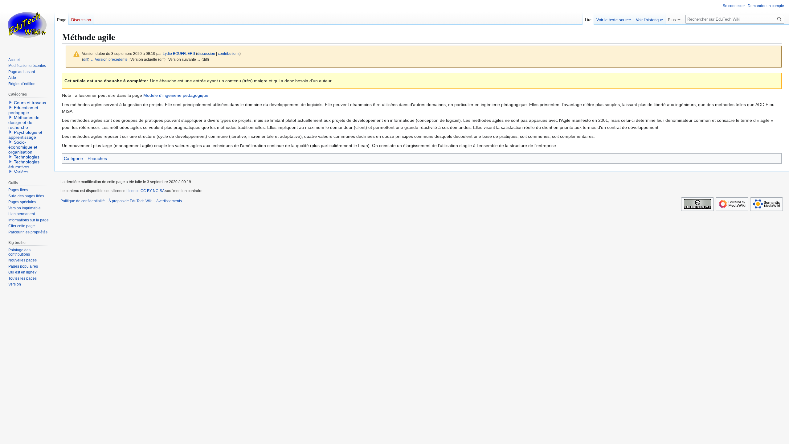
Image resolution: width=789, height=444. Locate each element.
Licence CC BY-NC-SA (145, 191)
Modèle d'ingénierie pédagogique (175, 95)
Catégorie (73, 158)
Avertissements (169, 201)
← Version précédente (109, 59)
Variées (21, 171)
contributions (228, 53)
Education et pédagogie (23, 110)
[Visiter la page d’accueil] (27, 24)
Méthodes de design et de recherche (23, 122)
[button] (674, 18)
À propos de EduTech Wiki (130, 201)
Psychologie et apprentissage (25, 135)
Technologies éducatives (23, 164)
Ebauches (97, 158)
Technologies (26, 156)
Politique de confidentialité (82, 201)
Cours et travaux (30, 102)
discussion (206, 53)
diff (85, 59)
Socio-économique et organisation (22, 147)
